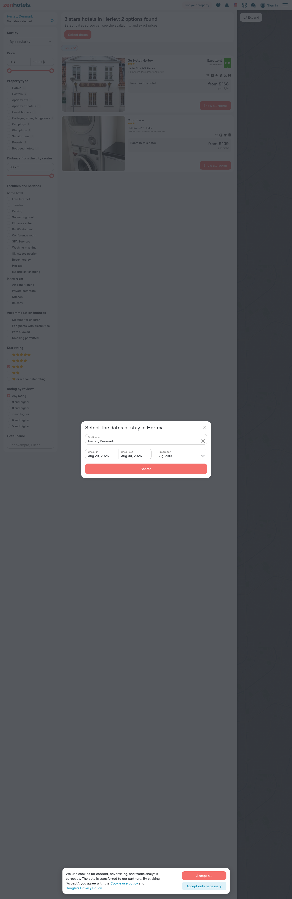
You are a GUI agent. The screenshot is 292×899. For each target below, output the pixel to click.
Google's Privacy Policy (84, 888)
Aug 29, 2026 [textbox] (98, 456)
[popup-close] (204, 427)
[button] (203, 441)
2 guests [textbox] (165, 456)
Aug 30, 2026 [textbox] (131, 456)
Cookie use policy (124, 883)
